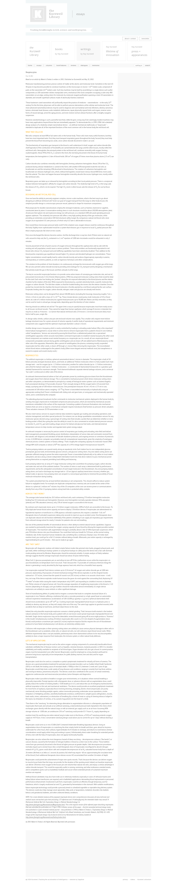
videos (132, 879)
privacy (125, 879)
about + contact (130, 38)
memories (95, 65)
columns (49, 65)
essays (39, 65)
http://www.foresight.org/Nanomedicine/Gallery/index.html (46, 817)
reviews (73, 65)
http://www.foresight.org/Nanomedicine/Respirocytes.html (45, 805)
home (30, 65)
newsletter (145, 38)
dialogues (84, 65)
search (147, 65)
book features (61, 65)
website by (77, 879)
